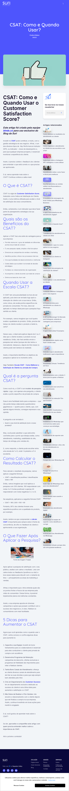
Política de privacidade (59, 765)
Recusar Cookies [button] (19, 785)
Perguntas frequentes (46, 765)
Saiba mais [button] (51, 780)
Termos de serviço (59, 769)
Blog (32, 767)
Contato (45, 768)
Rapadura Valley (17, 766)
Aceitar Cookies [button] (50, 785)
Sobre (57, 762)
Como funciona (35, 765)
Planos (45, 762)
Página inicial (35, 762)
